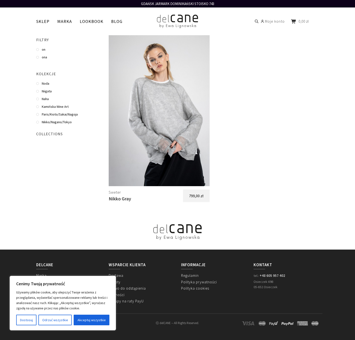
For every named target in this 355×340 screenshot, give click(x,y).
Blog (116, 21)
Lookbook (91, 21)
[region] (63, 303)
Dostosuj (26, 320)
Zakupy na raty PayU (126, 301)
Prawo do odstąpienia (127, 288)
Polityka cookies (195, 288)
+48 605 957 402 (272, 275)
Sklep (43, 21)
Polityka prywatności (199, 282)
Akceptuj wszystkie (92, 320)
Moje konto (275, 21)
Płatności (117, 294)
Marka (64, 21)
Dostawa (116, 275)
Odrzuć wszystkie (55, 320)
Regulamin (190, 275)
